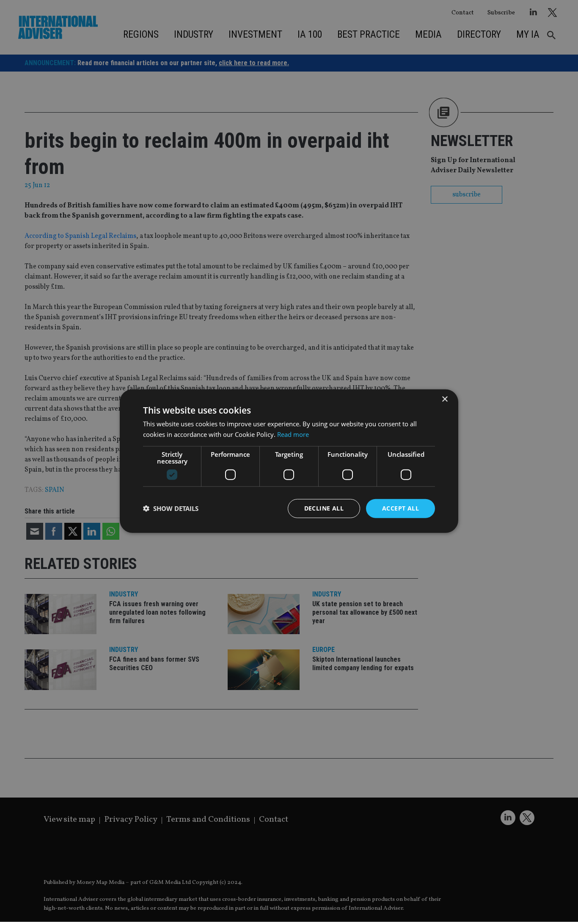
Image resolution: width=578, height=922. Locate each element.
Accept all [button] (400, 508)
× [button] (444, 399)
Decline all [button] (324, 508)
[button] (170, 508)
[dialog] (289, 461)
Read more (293, 434)
